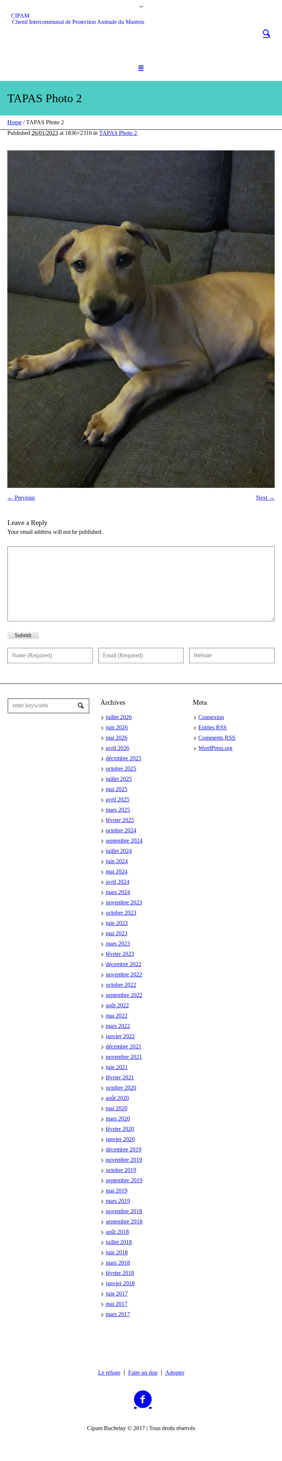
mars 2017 (118, 1314)
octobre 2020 (121, 1088)
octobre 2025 (121, 768)
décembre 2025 (123, 758)
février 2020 (120, 1129)
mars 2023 (118, 943)
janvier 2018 (120, 1283)
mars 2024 (118, 892)
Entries (212, 727)
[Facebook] (143, 1399)
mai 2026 (116, 738)
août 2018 (117, 1232)
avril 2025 (117, 799)
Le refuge (109, 1373)
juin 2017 (117, 1293)
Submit (23, 635)
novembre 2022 (124, 974)
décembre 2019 (123, 1149)
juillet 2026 (119, 717)
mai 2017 (116, 1304)
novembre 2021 (124, 1057)
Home (14, 122)
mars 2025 (118, 810)
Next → (265, 497)
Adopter (174, 1373)
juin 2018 (117, 1252)
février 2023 (120, 954)
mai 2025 (116, 789)
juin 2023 (117, 923)
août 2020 (117, 1098)
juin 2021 (117, 1067)
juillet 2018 (119, 1242)
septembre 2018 (124, 1221)
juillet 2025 (119, 779)
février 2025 (120, 820)
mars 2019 (118, 1201)
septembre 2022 (124, 995)
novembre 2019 (124, 1160)
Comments (216, 738)
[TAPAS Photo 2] (141, 319)
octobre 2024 (121, 830)
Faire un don (143, 1373)
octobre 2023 (121, 913)
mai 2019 (116, 1190)
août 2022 (117, 1005)
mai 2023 (116, 933)
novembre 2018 (124, 1211)
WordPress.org (215, 748)
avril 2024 (117, 882)
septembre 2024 (124, 840)
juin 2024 (117, 861)
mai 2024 (116, 871)
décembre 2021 (123, 1046)
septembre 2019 (124, 1180)
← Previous (21, 497)
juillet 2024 (119, 851)
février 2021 (120, 1077)
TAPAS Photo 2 (118, 133)
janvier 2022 (120, 1036)
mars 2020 (118, 1118)
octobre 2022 (121, 985)
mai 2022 (116, 1015)
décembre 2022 (123, 964)
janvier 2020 (120, 1139)
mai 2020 (116, 1108)
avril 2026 (117, 748)
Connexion (211, 717)
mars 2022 (118, 1026)
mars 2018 (118, 1263)
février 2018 (120, 1273)
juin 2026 (117, 727)
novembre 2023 (124, 902)
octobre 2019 (121, 1170)
